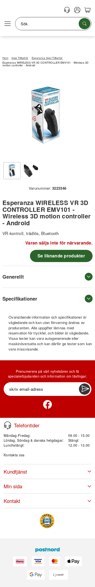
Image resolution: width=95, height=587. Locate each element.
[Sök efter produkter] (84, 23)
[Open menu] (7, 24)
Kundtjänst (15, 471)
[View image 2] (30, 170)
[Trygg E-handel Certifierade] (47, 521)
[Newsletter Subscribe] (84, 389)
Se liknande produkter (61, 256)
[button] (46, 115)
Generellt (13, 276)
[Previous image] (10, 116)
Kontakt (12, 500)
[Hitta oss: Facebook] (47, 404)
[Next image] (81, 116)
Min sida (13, 486)
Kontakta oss (14, 454)
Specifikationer (19, 298)
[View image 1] (11, 170)
